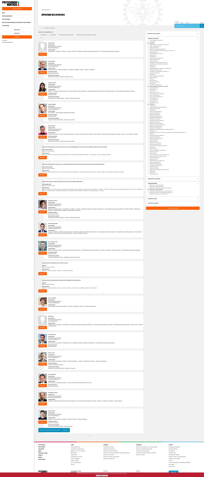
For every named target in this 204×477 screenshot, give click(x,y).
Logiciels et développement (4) (156, 111)
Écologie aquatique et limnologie (68, 189)
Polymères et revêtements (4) (155, 142)
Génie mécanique (51, 51)
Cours (187, 22)
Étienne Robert (51, 410)
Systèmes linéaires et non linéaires (60, 210)
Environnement (49, 189)
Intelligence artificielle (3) (155, 108)
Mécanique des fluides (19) (155, 119)
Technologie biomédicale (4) (155, 163)
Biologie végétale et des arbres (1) (156, 53)
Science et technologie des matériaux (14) (158, 150)
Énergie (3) (152, 78)
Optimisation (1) (153, 130)
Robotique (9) (152, 147)
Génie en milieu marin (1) (155, 95)
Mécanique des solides (67, 342)
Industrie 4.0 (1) (153, 105)
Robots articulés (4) (154, 148)
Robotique (75, 233)
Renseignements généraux (174, 446)
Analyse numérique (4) (154, 47)
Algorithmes (50, 233)
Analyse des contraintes (71, 51)
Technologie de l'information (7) (156, 165)
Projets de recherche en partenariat (111, 456)
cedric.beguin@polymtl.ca (53, 65)
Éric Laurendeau (52, 297)
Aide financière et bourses (76, 456)
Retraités (40, 455)
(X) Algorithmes (43, 34)
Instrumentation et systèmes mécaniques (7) (158, 107)
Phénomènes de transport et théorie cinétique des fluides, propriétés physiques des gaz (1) (168, 132)
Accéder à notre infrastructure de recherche (146, 452)
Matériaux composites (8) (155, 114)
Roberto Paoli (51, 352)
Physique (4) (152, 133)
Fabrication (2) (153, 83)
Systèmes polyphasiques (63, 69)
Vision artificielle (138, 231)
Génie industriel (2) (153, 98)
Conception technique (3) (155, 72)
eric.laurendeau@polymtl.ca (54, 302)
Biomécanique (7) (153, 56)
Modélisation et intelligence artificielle (56, 76)
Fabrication (50, 91)
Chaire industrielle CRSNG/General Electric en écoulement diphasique (62, 181)
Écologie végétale (78, 189)
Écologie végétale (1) (154, 77)
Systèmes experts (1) (154, 159)
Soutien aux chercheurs (108, 454)
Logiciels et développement (90, 306)
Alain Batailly (51, 43)
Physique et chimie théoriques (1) (156, 138)
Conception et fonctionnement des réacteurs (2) (159, 71)
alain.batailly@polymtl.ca (53, 47)
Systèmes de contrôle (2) (154, 157)
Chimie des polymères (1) (155, 59)
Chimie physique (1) (153, 61)
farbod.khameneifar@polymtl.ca (54, 228)
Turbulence (101, 190)
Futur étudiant (41, 444)
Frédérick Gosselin (52, 200)
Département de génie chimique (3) (157, 185)
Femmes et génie (172, 452)
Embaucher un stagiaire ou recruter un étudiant (146, 446)
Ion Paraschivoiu (52, 374)
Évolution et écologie (57, 189)
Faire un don (173, 472)
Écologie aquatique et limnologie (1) (157, 75)
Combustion (50, 419)
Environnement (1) (153, 80)
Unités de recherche (6, 19)
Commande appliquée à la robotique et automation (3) (160, 68)
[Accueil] (10, 3)
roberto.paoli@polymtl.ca (53, 357)
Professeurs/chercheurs (7, 16)
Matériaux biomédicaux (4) (155, 113)
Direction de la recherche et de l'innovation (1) (159, 193)
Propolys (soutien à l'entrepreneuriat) (177, 456)
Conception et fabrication (53, 134)
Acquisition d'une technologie (142, 450)
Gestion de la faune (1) (154, 102)
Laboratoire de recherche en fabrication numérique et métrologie (61, 280)
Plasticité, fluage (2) (154, 141)
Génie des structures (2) (154, 92)
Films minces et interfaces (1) (155, 84)
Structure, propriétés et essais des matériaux (77, 91)
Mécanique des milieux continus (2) (157, 120)
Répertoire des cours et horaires (78, 450)
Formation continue (140, 454)
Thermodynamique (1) (154, 166)
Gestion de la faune (86, 189)
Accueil (3, 12)
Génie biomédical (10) (154, 87)
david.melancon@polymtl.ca (54, 339)
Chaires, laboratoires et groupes (110, 450)
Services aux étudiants (76, 462)
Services (170, 460)
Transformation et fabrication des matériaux (96, 91)
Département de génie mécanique (54, 46)
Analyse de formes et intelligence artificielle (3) (159, 44)
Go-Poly (72, 464)
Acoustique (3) (153, 41)
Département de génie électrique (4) (157, 186)
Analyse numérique (51, 190)
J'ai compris (98, 475)
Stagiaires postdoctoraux (109, 458)
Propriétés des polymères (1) (155, 144)
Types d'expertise (5, 25)
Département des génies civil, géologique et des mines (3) (161, 192)
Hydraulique (92, 69)
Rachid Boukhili (52, 104)
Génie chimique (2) (153, 89)
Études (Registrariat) (75, 446)
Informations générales (108, 446)
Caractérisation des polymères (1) (156, 58)
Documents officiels (173, 448)
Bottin (182, 22)
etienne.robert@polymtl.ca (53, 415)
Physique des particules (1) (155, 136)
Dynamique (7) (152, 74)
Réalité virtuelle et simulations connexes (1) (158, 145)
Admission (17, 36)
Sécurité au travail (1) (154, 151)
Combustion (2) (153, 65)
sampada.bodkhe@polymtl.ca (54, 87)
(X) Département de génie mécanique (66, 34)
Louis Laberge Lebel (53, 241)
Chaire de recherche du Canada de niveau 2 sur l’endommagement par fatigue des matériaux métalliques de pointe (74, 146)
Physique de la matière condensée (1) (157, 135)
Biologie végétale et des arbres (74, 210)
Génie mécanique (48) (154, 99)
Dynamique (58, 51)
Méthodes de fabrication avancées (60, 91)
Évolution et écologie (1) (154, 81)
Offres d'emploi (41, 459)
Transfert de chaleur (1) (154, 168)
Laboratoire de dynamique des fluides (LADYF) (55, 262)
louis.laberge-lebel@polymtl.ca (54, 246)
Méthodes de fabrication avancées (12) (157, 124)
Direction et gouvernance (174, 458)
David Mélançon (52, 334)
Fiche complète (43, 54)
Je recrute (65, 430)
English (201, 22)
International (172, 450)
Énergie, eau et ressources (53, 73)
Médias (39, 451)
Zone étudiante (17, 29)
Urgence (40, 457)
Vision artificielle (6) (154, 174)
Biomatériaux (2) (153, 55)
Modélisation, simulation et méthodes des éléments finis (88, 51)
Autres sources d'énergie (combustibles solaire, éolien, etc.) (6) (162, 50)
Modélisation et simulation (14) (156, 126)
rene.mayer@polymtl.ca (53, 320)
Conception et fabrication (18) (156, 69)
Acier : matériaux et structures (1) (156, 40)
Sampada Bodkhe (52, 82)
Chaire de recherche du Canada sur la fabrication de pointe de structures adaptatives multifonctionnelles (73, 164)
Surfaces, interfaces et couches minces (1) (158, 156)
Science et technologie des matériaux (67, 134)
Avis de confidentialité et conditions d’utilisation (179, 462)
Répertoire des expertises (109, 448)
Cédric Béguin (51, 61)
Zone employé (17, 33)
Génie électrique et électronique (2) (157, 93)
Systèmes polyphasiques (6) (155, 162)
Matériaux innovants (69, 76)
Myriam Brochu (51, 125)
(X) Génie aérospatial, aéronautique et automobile (86, 34)
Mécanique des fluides (52, 69)
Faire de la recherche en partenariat (144, 448)
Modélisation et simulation (74, 69)
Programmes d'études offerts (77, 448)
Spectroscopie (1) (153, 153)
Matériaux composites (110, 91)
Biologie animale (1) (154, 52)
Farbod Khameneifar (53, 223)
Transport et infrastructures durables (72, 98)
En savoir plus (104, 475)
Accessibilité (171, 464)
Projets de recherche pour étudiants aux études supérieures (116, 452)
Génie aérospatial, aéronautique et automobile (110, 51)
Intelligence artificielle (82, 233)
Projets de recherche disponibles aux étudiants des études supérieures (16, 22)
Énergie (81, 69)
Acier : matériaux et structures (132, 134)
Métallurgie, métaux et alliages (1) (156, 123)
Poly (177, 22)
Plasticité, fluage (97, 134)
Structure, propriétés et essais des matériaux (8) (159, 154)
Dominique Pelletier (53, 392)
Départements (74, 454)
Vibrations (63, 51)
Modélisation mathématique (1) (156, 127)
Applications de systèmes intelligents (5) (158, 49)
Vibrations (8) (152, 172)
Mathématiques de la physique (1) (156, 117)
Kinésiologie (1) (153, 110)
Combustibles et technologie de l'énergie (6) (158, 62)
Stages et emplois (75, 460)
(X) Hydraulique (53, 34)
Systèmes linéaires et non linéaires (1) (157, 160)
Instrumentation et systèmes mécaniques (125, 231)
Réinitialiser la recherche (172, 208)
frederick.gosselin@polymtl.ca (54, 205)
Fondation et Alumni (42, 453)
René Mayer (51, 316)
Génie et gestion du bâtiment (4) (156, 96)
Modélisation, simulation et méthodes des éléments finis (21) (162, 129)
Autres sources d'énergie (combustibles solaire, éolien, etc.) (80, 382)
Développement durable (174, 454)
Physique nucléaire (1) (154, 139)
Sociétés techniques (75, 458)
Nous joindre (171, 466)
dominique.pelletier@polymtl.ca (54, 397)
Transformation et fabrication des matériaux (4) (159, 169)
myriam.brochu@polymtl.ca (53, 130)
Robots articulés (134, 324)
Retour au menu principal (17, 8)
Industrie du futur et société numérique (56, 98)
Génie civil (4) (152, 90)
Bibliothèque (74, 452)
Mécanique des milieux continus (62, 190)
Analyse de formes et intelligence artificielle (63, 233)
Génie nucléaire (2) (153, 101)
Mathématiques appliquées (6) (156, 116)
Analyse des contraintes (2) (155, 46)
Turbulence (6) (153, 171)
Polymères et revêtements (106, 250)
